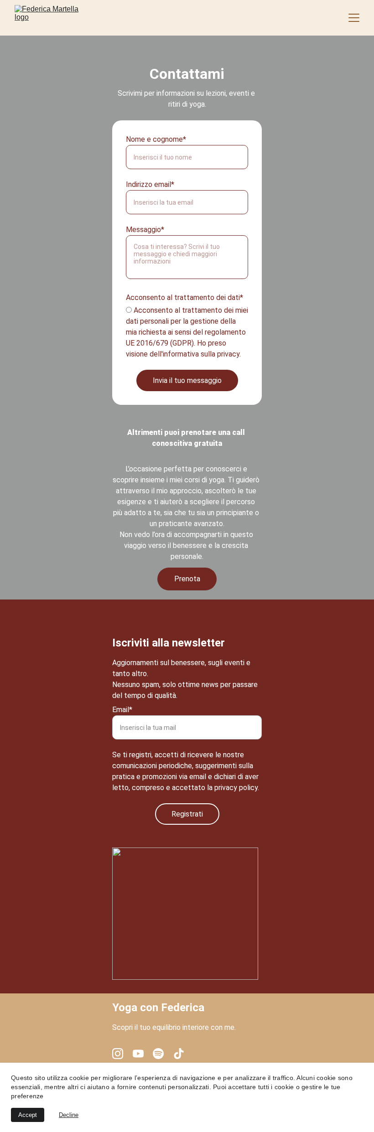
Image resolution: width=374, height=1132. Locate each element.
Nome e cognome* (156, 139)
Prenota (187, 578)
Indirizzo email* (150, 184)
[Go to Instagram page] (117, 1053)
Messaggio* (145, 229)
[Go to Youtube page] (138, 1053)
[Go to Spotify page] (158, 1053)
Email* (122, 709)
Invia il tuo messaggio (187, 380)
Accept (27, 1114)
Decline (68, 1114)
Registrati (187, 814)
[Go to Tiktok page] (178, 1053)
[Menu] (353, 18)
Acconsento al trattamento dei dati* (184, 297)
